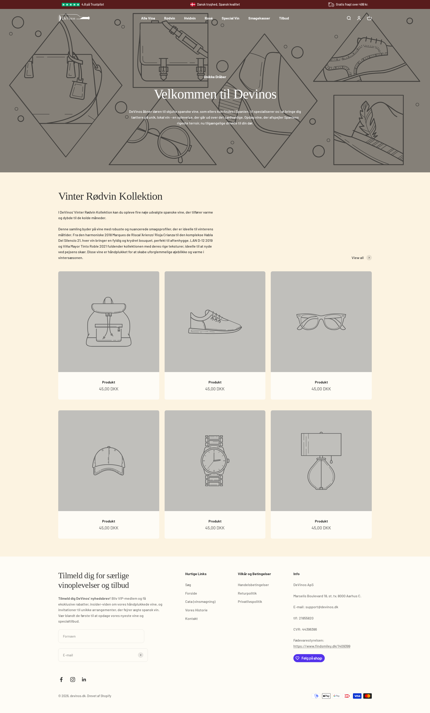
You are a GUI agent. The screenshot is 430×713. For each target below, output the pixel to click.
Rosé (209, 18)
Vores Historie (196, 610)
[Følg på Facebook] (61, 680)
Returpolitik (247, 593)
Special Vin (230, 18)
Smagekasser (259, 18)
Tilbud (284, 18)
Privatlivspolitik (250, 601)
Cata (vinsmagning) (200, 601)
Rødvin (169, 18)
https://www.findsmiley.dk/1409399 (321, 646)
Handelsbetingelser (253, 584)
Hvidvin (190, 18)
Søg (188, 584)
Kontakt (191, 618)
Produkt (108, 382)
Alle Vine (148, 18)
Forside (191, 593)
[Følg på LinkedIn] (84, 680)
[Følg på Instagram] (73, 680)
